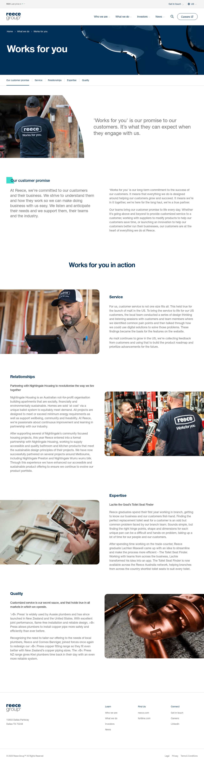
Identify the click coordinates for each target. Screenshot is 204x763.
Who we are (111, 712)
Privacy (175, 756)
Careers (175, 718)
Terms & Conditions (189, 756)
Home (10, 31)
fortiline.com (144, 718)
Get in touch (175, 4)
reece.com (143, 712)
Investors (109, 723)
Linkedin (175, 723)
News (108, 729)
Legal (167, 756)
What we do (23, 31)
